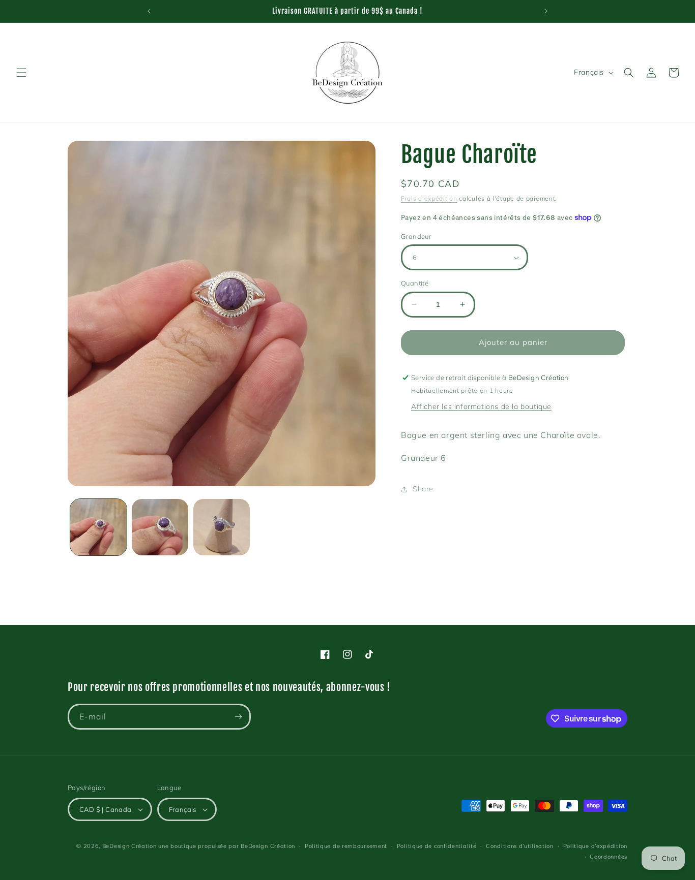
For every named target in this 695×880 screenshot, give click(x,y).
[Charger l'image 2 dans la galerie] (160, 527)
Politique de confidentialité (437, 846)
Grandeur (416, 236)
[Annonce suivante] (546, 11)
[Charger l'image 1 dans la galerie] (98, 527)
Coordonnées (608, 856)
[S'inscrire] (238, 717)
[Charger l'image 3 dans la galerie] (221, 527)
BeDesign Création (129, 846)
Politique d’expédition (595, 846)
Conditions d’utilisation (520, 846)
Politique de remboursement (346, 846)
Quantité (414, 283)
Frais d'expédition (429, 198)
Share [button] (423, 488)
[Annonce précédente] (149, 11)
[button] (21, 72)
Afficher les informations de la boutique (481, 406)
